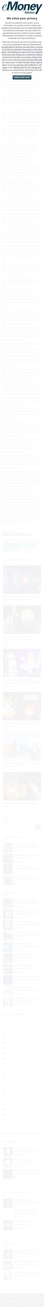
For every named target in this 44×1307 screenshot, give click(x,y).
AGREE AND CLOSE (22, 77)
